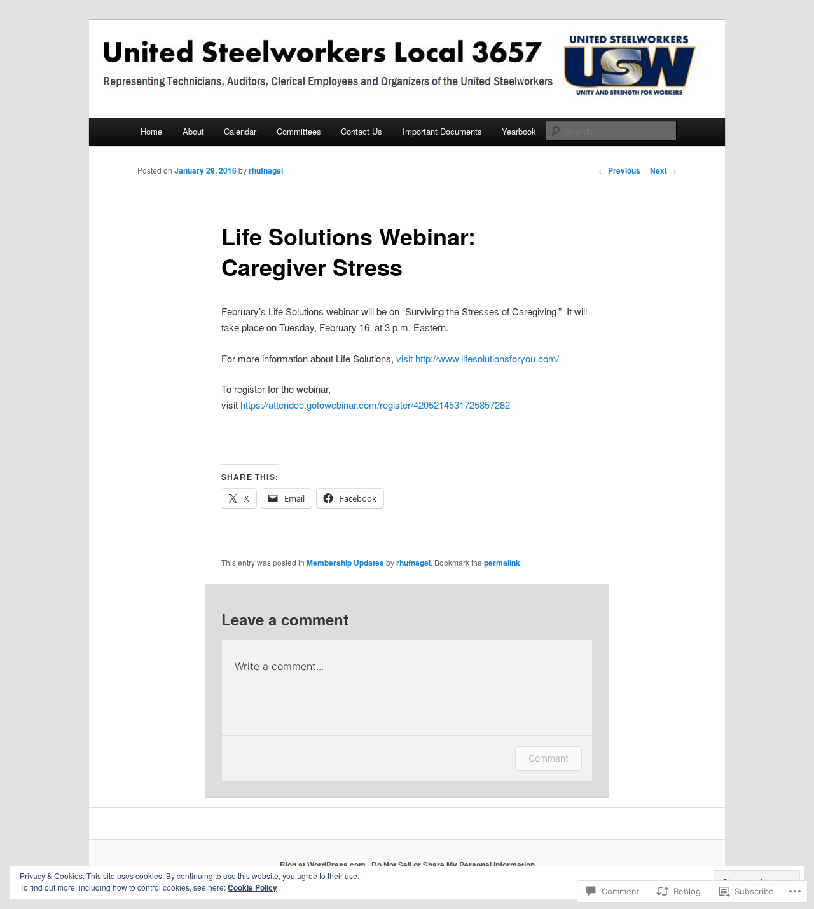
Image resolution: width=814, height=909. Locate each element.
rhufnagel (266, 170)
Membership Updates (345, 562)
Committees (299, 131)
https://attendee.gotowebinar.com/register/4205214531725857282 (375, 404)
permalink (502, 562)
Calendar (240, 131)
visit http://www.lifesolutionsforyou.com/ (477, 358)
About (193, 131)
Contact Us (361, 131)
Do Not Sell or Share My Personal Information (453, 864)
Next (663, 170)
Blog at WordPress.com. (324, 864)
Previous (619, 170)
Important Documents (442, 131)
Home (151, 131)
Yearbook (519, 131)
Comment (548, 758)
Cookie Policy (252, 887)
